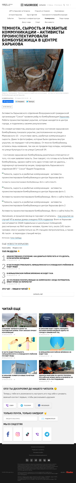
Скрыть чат (38, 294)
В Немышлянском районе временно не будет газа (30, 273)
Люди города (64, 18)
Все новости (49, 22)
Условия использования (37, 447)
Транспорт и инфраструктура (29, 18)
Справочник (6, 5)
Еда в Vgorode (32, 15)
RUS (67, 5)
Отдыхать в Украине (42, 11)
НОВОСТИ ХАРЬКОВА (17, 243)
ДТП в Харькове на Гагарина (19, 11)
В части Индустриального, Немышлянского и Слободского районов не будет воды (40, 266)
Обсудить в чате (17, 247)
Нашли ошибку (6, 247)
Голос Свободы (16, 238)
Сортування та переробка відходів (54, 15)
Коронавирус (59, 11)
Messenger (45, 405)
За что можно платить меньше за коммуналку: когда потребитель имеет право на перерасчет (38, 281)
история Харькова (15, 15)
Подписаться (50, 419)
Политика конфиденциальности (38, 455)
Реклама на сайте (38, 452)
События (10, 18)
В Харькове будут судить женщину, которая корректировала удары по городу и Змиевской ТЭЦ (54, 330)
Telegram (27, 405)
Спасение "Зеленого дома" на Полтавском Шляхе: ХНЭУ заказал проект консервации (19, 330)
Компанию (58, 5)
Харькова (64, 116)
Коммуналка (49, 18)
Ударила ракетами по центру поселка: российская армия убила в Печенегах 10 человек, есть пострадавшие (56, 377)
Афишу (51, 5)
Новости (4, 4)
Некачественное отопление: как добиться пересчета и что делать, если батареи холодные (38, 257)
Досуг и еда (26, 22)
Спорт (38, 22)
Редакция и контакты (38, 449)
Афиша (10, 4)
